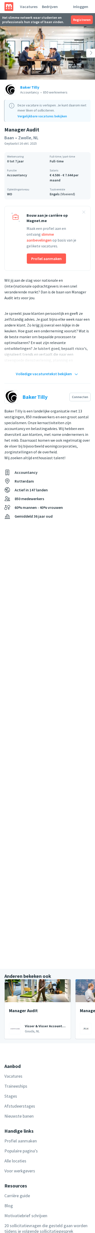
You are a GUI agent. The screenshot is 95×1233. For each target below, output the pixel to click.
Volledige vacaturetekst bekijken (44, 373)
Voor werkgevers (19, 1171)
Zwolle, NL (28, 137)
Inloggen (80, 6)
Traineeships (15, 1086)
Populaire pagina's (21, 1151)
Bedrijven (50, 6)
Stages (10, 1096)
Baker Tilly (29, 87)
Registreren (82, 20)
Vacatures (29, 6)
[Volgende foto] (85, 53)
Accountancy (17, 175)
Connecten (80, 397)
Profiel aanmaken (46, 258)
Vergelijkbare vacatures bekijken (42, 116)
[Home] (9, 6)
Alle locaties (15, 1161)
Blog (8, 1205)
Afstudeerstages (19, 1106)
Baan (9, 137)
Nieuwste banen (19, 1116)
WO (9, 194)
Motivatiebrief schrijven (25, 1215)
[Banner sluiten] (83, 212)
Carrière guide (17, 1195)
